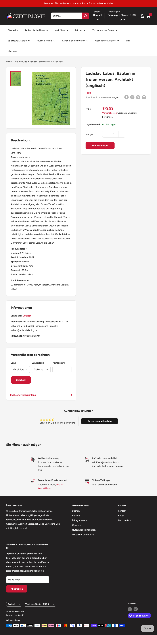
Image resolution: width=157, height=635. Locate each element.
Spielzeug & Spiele (17, 40)
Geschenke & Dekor (105, 40)
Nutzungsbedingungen (84, 529)
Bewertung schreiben (100, 421)
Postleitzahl (58, 362)
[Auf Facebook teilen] (126, 97)
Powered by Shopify (15, 615)
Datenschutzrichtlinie (83, 534)
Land (13, 362)
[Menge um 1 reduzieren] (105, 134)
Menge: (89, 134)
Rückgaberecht (80, 520)
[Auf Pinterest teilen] (132, 97)
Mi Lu (88, 93)
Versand (76, 515)
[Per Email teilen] (144, 97)
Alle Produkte (21, 62)
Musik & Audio (44, 40)
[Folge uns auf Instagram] (136, 609)
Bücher (78, 30)
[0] (148, 16)
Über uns (12, 51)
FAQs (121, 515)
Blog (128, 40)
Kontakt (122, 510)
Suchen (76, 510)
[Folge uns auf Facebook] (130, 609)
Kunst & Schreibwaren (73, 40)
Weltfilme (60, 30)
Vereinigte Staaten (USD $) (37, 604)
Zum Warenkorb (100, 145)
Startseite (13, 30)
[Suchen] (85, 16)
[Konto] (142, 16)
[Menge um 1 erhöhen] (122, 134)
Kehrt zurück (124, 520)
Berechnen (20, 380)
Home (9, 62)
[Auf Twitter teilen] (138, 97)
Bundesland (38, 362)
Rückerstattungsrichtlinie (23, 395)
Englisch (27, 315)
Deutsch (11, 604)
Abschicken (17, 588)
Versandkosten (109, 113)
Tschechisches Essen (103, 30)
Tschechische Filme (35, 30)
